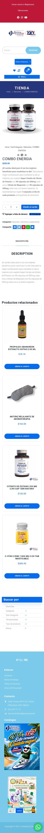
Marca (8, 628)
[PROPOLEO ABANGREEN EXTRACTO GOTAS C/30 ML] (22, 324)
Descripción (22, 241)
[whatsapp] (28, 227)
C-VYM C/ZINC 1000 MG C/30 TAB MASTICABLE (22, 557)
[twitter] (19, 227)
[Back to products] (22, 155)
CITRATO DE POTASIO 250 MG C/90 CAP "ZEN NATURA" (22, 487)
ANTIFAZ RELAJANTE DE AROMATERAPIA (22, 417)
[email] (32, 227)
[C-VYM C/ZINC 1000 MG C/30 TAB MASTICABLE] (22, 533)
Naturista (17, 92)
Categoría (10, 611)
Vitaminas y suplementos (29, 222)
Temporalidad (12, 619)
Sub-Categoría (16, 147)
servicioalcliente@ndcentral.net (21, 713)
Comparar (36, 214)
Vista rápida (27, 341)
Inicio (8, 92)
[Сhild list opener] (25, 611)
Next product (25, 155)
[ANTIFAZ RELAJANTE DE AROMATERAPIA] (22, 394)
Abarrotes (10, 606)
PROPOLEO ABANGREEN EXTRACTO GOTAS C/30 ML (22, 348)
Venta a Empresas (22, 62)
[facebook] (15, 227)
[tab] (22, 241)
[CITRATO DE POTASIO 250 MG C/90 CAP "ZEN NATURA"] (22, 463)
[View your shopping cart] (27, 71)
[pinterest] (24, 227)
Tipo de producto (13, 624)
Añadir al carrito (30, 207)
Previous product (18, 155)
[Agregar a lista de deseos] (22, 341)
